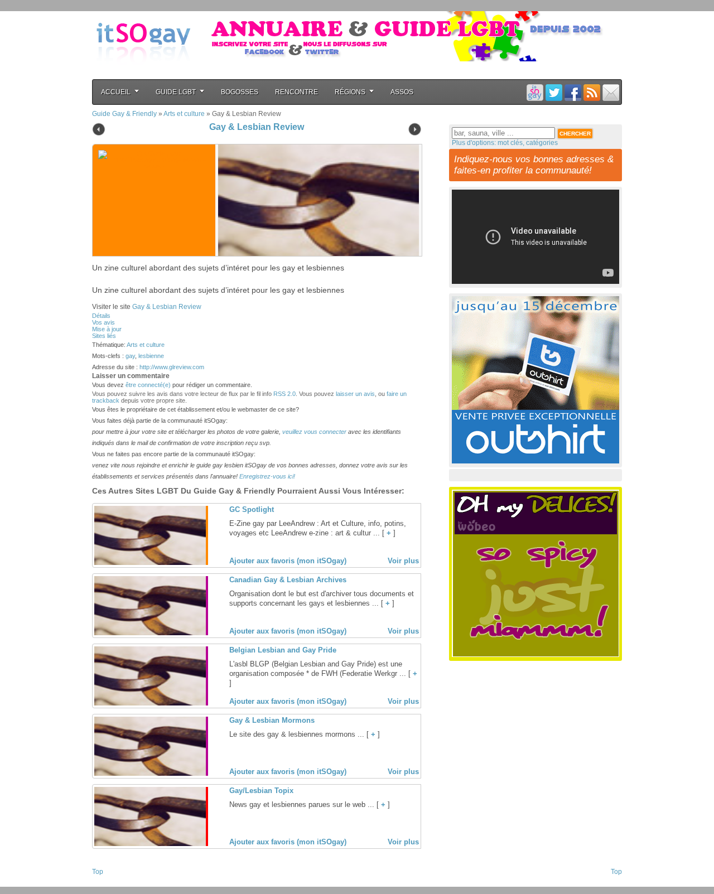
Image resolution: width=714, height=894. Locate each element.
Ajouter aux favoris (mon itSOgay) (287, 561)
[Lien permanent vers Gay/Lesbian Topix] (150, 843)
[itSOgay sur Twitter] (554, 92)
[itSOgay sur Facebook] (573, 92)
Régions (350, 92)
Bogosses (239, 92)
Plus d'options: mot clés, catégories (505, 143)
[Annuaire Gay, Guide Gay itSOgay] (143, 73)
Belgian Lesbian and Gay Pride (282, 650)
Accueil (116, 92)
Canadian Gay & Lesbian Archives (287, 580)
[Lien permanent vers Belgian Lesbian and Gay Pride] (150, 703)
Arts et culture (184, 114)
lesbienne (151, 355)
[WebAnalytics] (114, 883)
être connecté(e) (148, 384)
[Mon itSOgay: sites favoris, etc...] (535, 92)
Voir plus (403, 561)
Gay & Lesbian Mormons (272, 720)
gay (130, 355)
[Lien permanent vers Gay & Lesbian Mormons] (150, 773)
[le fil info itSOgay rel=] (591, 92)
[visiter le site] (315, 200)
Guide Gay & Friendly (124, 114)
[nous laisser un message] (610, 92)
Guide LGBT (176, 92)
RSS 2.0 (284, 393)
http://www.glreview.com (171, 367)
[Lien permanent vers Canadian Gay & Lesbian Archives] (150, 633)
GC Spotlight (251, 509)
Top (97, 872)
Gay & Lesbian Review (256, 127)
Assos (401, 92)
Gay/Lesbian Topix (261, 790)
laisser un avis (355, 393)
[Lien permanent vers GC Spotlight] (150, 562)
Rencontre (296, 92)
